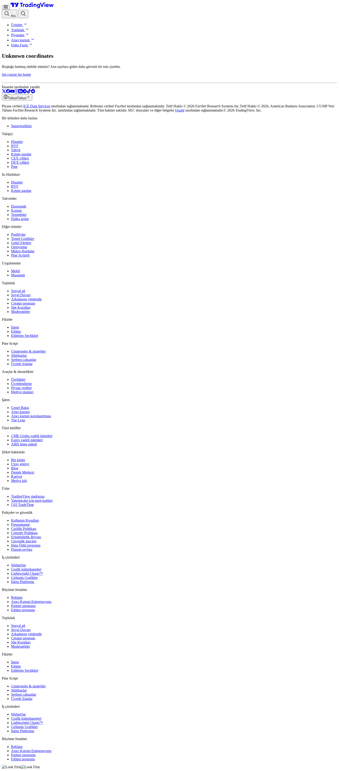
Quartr (179, 110)
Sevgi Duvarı (20, 295)
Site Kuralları (20, 307)
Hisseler (17, 142)
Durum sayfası (21, 549)
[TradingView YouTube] (12, 92)
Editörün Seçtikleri (24, 336)
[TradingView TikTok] (29, 92)
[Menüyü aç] (6, 7)
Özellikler (18, 379)
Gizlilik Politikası (23, 529)
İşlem (15, 327)
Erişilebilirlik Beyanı (26, 537)
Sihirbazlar (19, 355)
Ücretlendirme (21, 384)
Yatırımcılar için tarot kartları (32, 500)
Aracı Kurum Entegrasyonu (31, 602)
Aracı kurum (20, 40)
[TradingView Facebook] (8, 92)
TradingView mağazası (28, 496)
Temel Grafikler (22, 239)
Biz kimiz (18, 460)
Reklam (16, 597)
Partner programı (23, 606)
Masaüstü (18, 275)
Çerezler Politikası (24, 533)
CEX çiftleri (20, 158)
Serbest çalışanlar (23, 360)
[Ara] (23, 14)
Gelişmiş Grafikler (24, 578)
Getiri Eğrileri (21, 243)
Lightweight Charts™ (27, 573)
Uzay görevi (20, 464)
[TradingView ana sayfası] (32, 7)
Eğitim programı (23, 610)
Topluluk (17, 30)
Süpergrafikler (21, 126)
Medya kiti (19, 481)
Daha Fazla (19, 45)
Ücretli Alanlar (22, 364)
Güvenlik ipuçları (23, 541)
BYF (14, 146)
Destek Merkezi (22, 472)
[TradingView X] (4, 92)
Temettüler (19, 215)
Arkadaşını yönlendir (26, 299)
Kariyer (16, 476)
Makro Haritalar (22, 251)
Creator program (23, 303)
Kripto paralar (21, 154)
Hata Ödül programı (25, 545)
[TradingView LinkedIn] (20, 92)
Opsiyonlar (19, 247)
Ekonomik (18, 206)
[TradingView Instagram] (16, 92)
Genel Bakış (20, 408)
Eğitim (16, 331)
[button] (24, 25)
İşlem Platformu (22, 582)
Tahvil (15, 150)
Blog (14, 468)
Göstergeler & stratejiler (28, 351)
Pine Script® (20, 255)
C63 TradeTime (22, 505)
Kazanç (16, 210)
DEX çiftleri (20, 162)
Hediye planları (22, 392)
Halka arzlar (20, 219)
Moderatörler (20, 312)
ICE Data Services (36, 106)
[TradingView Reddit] (33, 92)
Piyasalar (17, 35)
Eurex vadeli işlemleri (27, 440)
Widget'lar (18, 565)
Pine (14, 167)
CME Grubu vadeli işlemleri (31, 436)
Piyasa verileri (21, 388)
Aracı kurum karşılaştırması (31, 416)
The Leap (18, 420)
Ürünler (16, 25)
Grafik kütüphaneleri (26, 569)
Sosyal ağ (18, 291)
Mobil (15, 271)
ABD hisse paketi (24, 444)
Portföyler (18, 234)
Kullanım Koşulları (25, 520)
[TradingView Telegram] (25, 92)
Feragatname (20, 524)
